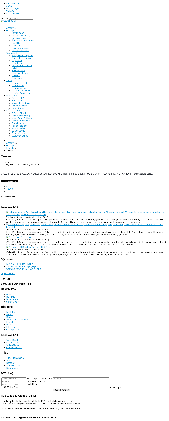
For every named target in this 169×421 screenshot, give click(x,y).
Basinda (10, 324)
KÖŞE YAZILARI (14, 110)
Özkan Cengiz (18, 131)
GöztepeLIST (13, 53)
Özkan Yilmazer (14, 347)
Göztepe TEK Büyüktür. (43, 247)
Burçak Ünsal (18, 123)
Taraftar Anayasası (21, 93)
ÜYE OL (10, 11)
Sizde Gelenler (13, 365)
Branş (9, 317)
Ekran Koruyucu (19, 108)
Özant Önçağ (18, 133)
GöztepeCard (13, 329)
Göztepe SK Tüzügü (21, 35)
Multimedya (12, 95)
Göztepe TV (18, 98)
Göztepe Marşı (19, 38)
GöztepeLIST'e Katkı (22, 65)
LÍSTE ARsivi (12, 13)
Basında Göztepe (20, 48)
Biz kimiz (10, 297)
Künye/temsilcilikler (21, 58)
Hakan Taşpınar (19, 126)
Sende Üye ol (12, 302)
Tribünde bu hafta (20, 83)
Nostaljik (10, 312)
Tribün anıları (18, 85)
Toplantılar (17, 60)
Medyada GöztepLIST (22, 55)
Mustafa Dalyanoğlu (21, 115)
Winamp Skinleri (19, 105)
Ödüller (15, 68)
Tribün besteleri (19, 88)
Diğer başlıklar (8, 273)
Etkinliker (10, 327)
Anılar (9, 360)
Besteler (10, 363)
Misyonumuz (12, 299)
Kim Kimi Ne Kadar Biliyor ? (19, 264)
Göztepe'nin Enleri (20, 50)
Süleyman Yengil (20, 136)
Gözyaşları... (26, 237)
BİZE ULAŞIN (12, 8)
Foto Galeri (17, 100)
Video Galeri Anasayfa (17, 319)
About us (10, 294)
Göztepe (10, 30)
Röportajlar (17, 78)
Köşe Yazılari (12, 368)
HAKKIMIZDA (13, 3)
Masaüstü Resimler (21, 103)
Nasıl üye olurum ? (21, 73)
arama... (4, 18)
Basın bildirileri (18, 70)
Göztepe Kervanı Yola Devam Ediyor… (24, 269)
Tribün (9, 80)
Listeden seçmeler (21, 63)
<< (7, 186)
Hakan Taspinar (13, 342)
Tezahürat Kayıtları (21, 90)
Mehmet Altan (18, 128)
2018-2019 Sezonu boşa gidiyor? (22, 266)
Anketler (16, 75)
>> (7, 191)
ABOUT (10, 6)
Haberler (16, 45)
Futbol (9, 314)
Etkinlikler (16, 43)
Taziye (9, 189)
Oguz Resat (12, 340)
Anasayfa (11, 28)
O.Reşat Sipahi (19, 113)
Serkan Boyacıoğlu (21, 121)
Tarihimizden (18, 33)
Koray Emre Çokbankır (22, 118)
